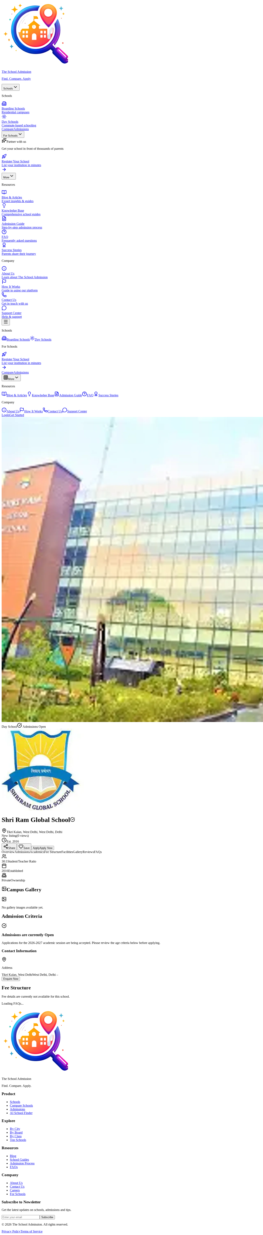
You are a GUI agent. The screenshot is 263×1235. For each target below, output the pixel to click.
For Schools (10, 135)
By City (15, 1129)
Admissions (21, 129)
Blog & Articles (17, 395)
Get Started (16, 415)
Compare (8, 129)
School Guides (19, 1159)
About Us (13, 411)
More (6, 177)
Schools (8, 88)
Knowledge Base (43, 395)
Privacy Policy (11, 1231)
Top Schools (18, 1140)
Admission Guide (70, 395)
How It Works (33, 411)
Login (5, 415)
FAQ (90, 395)
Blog (13, 1156)
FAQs (14, 1167)
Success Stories (108, 395)
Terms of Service (32, 1231)
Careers (15, 1190)
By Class (16, 1136)
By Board (16, 1132)
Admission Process (22, 1163)
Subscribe (47, 1217)
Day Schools (43, 339)
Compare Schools (21, 1105)
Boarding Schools (18, 339)
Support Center (77, 411)
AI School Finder (21, 1113)
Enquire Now (10, 978)
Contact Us (55, 411)
